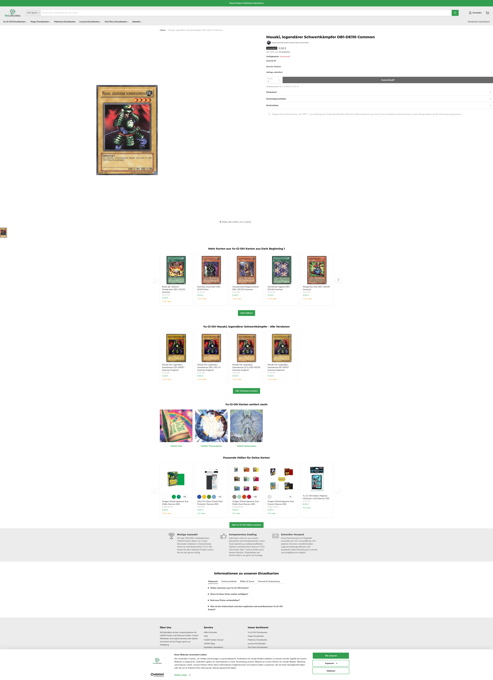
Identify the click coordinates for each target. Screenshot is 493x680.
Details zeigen (180, 675)
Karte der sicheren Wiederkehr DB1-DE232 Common (173, 289)
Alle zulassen (331, 656)
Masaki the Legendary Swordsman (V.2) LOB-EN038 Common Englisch (246, 367)
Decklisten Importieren (479, 21)
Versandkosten (284, 52)
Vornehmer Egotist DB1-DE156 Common (279, 288)
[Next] (338, 280)
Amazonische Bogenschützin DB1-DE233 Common (245, 288)
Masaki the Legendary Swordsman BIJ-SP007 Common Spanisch (278, 367)
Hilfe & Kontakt (210, 632)
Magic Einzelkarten (40, 21)
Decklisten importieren (213, 647)
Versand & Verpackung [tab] (269, 581)
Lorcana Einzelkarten (89, 21)
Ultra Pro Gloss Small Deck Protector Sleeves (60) (210, 503)
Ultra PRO (201, 507)
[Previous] (155, 280)
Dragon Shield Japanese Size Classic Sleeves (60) (281, 503)
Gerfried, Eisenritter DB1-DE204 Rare (209, 288)
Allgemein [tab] (213, 581)
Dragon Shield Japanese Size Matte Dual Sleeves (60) (245, 503)
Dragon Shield (167, 507)
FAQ (206, 636)
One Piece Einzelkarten (116, 21)
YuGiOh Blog (209, 643)
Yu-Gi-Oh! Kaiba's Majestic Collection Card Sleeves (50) (316, 497)
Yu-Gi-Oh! (165, 295)
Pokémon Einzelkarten (64, 21)
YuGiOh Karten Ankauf (213, 640)
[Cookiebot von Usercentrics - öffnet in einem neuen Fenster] (157, 675)
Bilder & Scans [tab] (247, 581)
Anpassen (329, 663)
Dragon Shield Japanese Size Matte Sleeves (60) (175, 503)
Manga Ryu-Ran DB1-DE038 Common (316, 288)
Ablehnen (331, 671)
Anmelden (477, 12)
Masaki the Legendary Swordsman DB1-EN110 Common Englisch (208, 367)
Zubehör (136, 21)
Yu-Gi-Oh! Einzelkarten (14, 21)
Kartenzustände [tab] (229, 581)
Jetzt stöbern (246, 313)
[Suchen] (455, 13)
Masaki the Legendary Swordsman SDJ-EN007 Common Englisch (173, 367)
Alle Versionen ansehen (246, 390)
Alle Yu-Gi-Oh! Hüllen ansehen (246, 525)
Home (162, 30)
